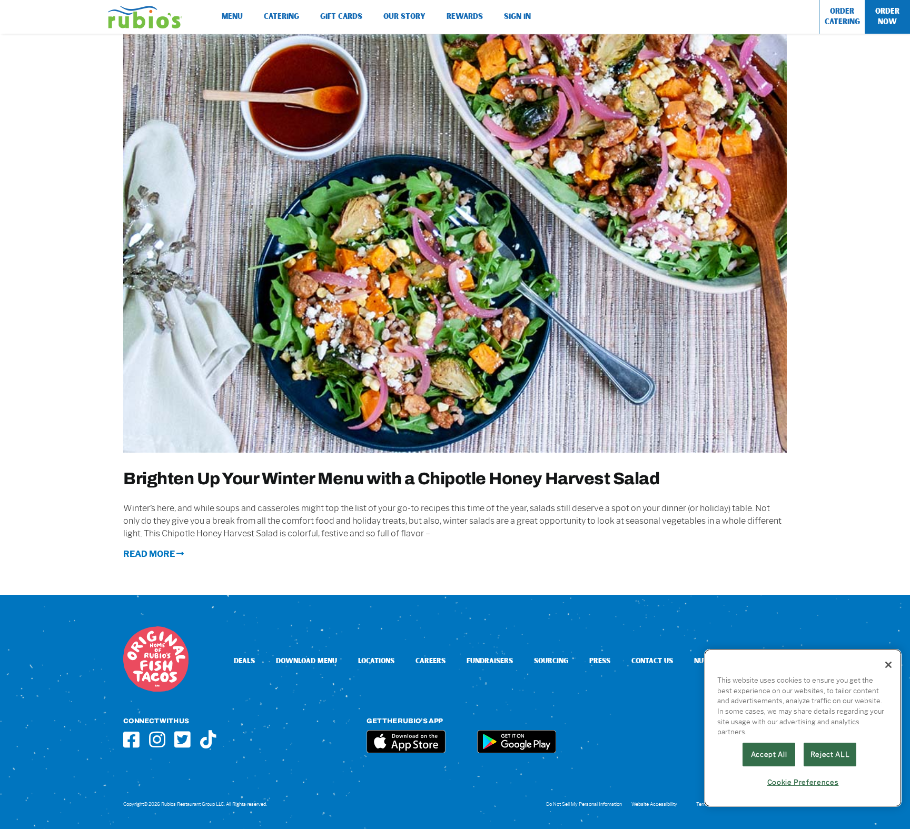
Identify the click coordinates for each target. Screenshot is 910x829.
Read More (149, 554)
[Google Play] (516, 734)
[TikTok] (208, 739)
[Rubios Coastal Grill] (145, 10)
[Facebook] (131, 739)
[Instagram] (157, 739)
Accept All (769, 754)
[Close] (888, 664)
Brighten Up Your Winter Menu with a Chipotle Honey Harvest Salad (391, 478)
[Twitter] (182, 739)
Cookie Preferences (803, 782)
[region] (803, 728)
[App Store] (406, 734)
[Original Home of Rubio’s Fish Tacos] (156, 630)
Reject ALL (830, 754)
